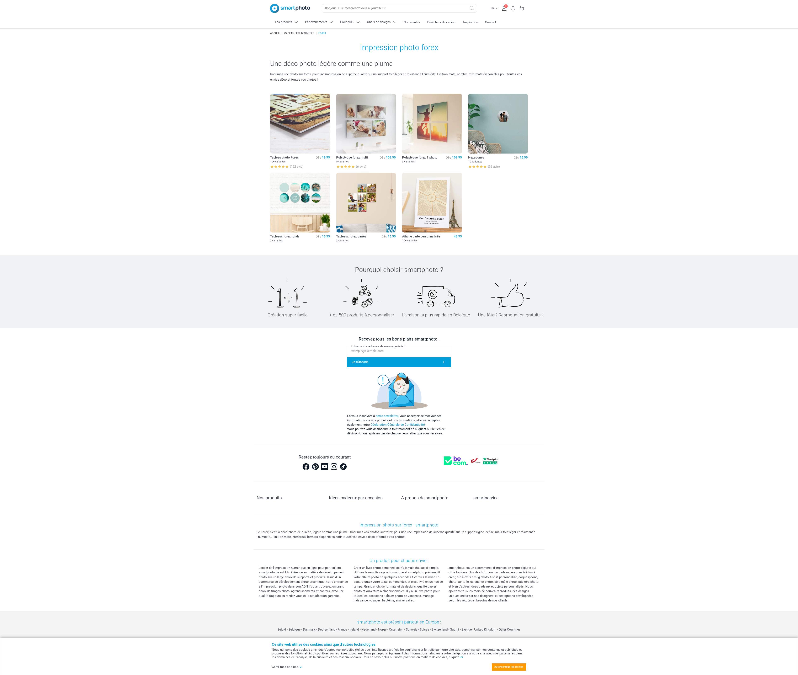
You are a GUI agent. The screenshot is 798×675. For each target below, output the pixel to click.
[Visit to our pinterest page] (315, 466)
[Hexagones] (498, 124)
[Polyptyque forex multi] (366, 124)
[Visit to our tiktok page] (343, 466)
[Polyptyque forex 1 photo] (432, 124)
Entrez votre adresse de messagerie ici (378, 346)
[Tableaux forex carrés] (366, 202)
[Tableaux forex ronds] (300, 202)
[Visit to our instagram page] (334, 466)
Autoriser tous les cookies (508, 666)
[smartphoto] (290, 8)
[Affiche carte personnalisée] (432, 202)
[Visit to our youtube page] (324, 466)
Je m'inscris (360, 362)
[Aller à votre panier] (522, 7)
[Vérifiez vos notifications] (513, 7)
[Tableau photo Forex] (300, 124)
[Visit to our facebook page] (306, 466)
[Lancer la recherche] (472, 8)
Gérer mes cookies (285, 667)
